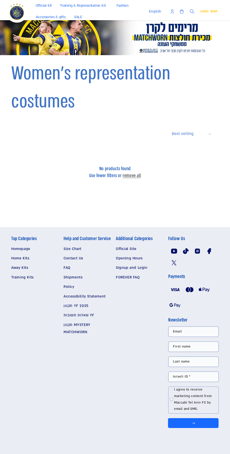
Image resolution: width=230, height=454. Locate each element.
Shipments (73, 277)
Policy (69, 286)
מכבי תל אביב (28, 450)
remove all (132, 175)
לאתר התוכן (209, 11)
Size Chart (73, 248)
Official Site (126, 248)
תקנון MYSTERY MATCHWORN (77, 328)
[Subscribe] (193, 423)
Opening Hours (129, 258)
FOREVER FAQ (128, 277)
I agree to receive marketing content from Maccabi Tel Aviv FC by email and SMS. (193, 399)
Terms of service (209, 450)
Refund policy (188, 450)
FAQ (67, 267)
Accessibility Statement (85, 296)
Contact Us (73, 258)
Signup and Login (132, 267)
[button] (45, 5)
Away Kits (19, 267)
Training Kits (22, 277)
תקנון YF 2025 (76, 305)
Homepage (20, 248)
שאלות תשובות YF (79, 315)
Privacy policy (168, 450)
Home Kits (20, 258)
